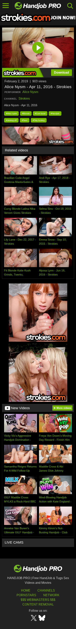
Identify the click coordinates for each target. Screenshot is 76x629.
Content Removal (38, 604)
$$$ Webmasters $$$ (38, 599)
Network (51, 595)
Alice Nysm (30, 92)
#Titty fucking (39, 120)
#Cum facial (40, 113)
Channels (46, 590)
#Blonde (26, 113)
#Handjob (55, 113)
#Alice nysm (11, 113)
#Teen (24, 120)
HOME (25, 590)
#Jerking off (11, 120)
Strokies (24, 98)
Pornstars (26, 595)
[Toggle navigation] (5, 6)
